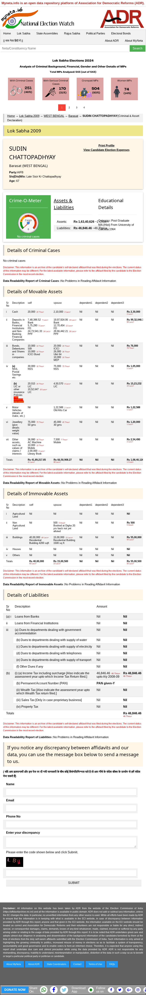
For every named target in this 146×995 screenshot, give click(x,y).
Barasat (73, 115)
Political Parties (95, 33)
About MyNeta (134, 40)
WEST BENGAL (54, 115)
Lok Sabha (23, 33)
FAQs (112, 964)
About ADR (112, 40)
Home (7, 33)
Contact (77, 964)
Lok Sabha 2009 (29, 115)
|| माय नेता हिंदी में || (13, 40)
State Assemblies (47, 33)
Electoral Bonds (121, 33)
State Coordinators (56, 964)
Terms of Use (95, 964)
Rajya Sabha (72, 33)
